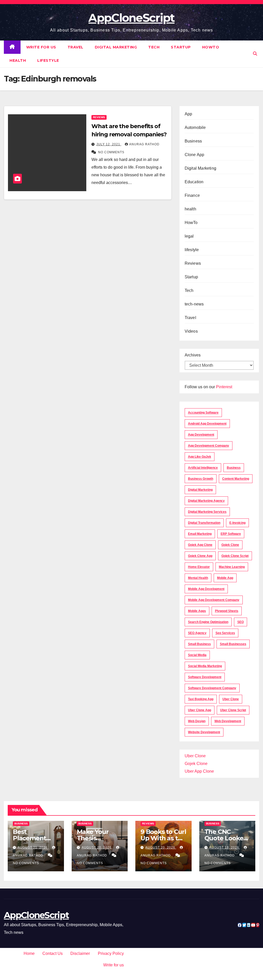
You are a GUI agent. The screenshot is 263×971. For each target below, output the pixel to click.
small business (199, 644)
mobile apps (197, 611)
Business (193, 141)
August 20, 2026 (97, 847)
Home (29, 953)
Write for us (41, 47)
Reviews (99, 117)
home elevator (199, 567)
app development (201, 434)
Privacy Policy (111, 953)
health (18, 60)
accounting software (203, 412)
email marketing (200, 534)
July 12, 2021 (108, 144)
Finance (192, 195)
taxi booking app (200, 699)
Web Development (227, 721)
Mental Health (198, 578)
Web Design (196, 721)
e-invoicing (237, 523)
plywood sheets (226, 611)
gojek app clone (200, 545)
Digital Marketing (116, 47)
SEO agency (197, 633)
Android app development (207, 423)
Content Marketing (235, 479)
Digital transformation (204, 523)
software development (204, 677)
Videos (191, 331)
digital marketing (200, 490)
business (234, 467)
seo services (225, 633)
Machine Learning (232, 567)
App (188, 114)
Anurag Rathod (144, 144)
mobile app (225, 578)
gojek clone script (235, 556)
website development (204, 732)
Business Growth (200, 479)
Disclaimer (80, 953)
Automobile (195, 127)
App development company (208, 445)
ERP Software (231, 534)
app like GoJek (199, 456)
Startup (181, 47)
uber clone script (233, 710)
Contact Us (52, 953)
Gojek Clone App (200, 556)
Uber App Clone (199, 771)
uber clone (230, 699)
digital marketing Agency (206, 501)
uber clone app (199, 710)
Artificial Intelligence (203, 467)
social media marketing (205, 666)
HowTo (210, 47)
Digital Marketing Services (207, 512)
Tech (153, 47)
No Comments (111, 152)
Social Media (197, 655)
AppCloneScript (131, 18)
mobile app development (206, 589)
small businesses (233, 644)
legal (189, 236)
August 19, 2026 (224, 847)
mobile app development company (213, 600)
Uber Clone (195, 756)
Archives (193, 355)
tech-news (194, 304)
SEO (240, 622)
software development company (212, 688)
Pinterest (224, 387)
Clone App (194, 154)
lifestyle (48, 60)
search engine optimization (208, 622)
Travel (75, 47)
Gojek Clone (230, 545)
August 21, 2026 (33, 847)
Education (194, 182)
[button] (255, 54)
